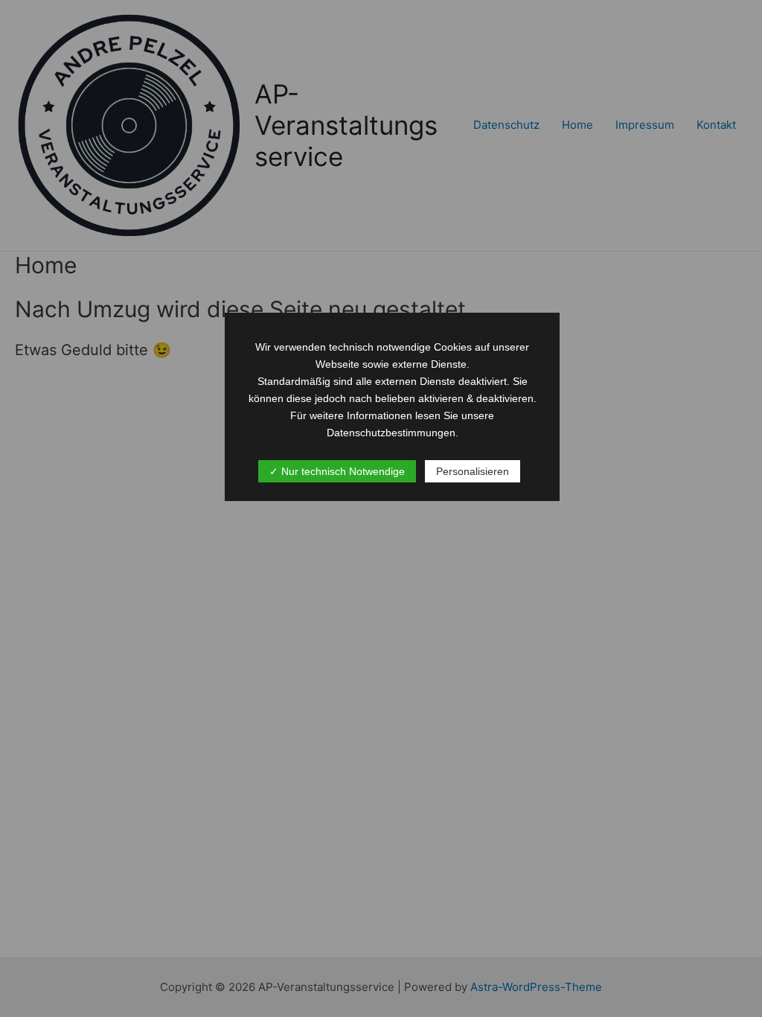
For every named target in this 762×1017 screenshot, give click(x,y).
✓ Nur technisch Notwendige (337, 471)
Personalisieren (472, 471)
